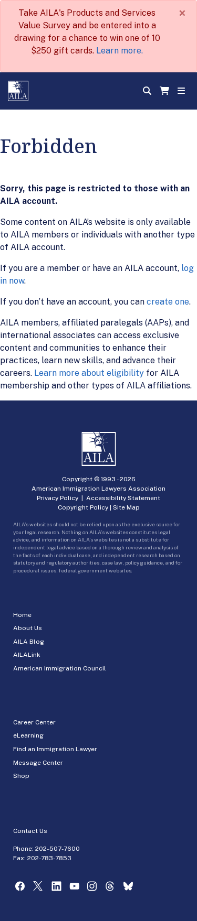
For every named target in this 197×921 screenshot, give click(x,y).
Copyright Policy (83, 507)
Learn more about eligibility (89, 373)
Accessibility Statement (123, 498)
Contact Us (30, 831)
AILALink (26, 654)
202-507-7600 (57, 848)
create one (168, 302)
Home (22, 615)
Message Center (38, 762)
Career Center (34, 722)
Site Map (126, 507)
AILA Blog (28, 641)
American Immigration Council (59, 668)
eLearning (28, 735)
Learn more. (119, 51)
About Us (27, 628)
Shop (21, 775)
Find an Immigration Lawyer (55, 749)
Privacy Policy (57, 498)
